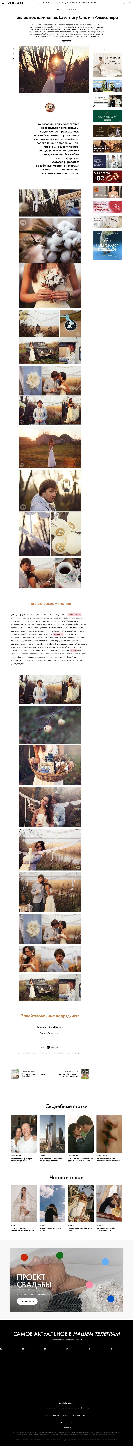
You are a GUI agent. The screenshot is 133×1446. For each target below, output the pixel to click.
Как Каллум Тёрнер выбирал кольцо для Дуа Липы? (21, 1160)
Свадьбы (14, 1225)
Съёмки (42, 1155)
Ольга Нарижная (55, 1027)
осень (41, 1053)
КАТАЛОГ (56, 3)
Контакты (76, 1415)
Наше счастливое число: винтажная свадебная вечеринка (23, 1229)
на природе (76, 1053)
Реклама (47, 1415)
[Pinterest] (71, 1422)
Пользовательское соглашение (64, 1432)
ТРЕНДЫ (65, 3)
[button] (130, 3)
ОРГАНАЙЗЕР (75, 3)
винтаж (55, 1053)
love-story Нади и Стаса (81, 29)
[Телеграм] (61, 1422)
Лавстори (60, 9)
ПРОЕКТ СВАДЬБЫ (43, 3)
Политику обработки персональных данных (88, 1432)
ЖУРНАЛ (85, 3)
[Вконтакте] (66, 1422)
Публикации (66, 1415)
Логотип (85, 1415)
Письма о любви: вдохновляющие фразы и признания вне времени (80, 1160)
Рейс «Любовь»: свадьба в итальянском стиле (105, 1229)
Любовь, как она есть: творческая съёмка (80, 1229)
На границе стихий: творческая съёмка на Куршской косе (51, 1160)
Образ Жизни (16, 1155)
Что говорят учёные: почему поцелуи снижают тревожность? (108, 1160)
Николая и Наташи (46, 29)
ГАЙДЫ (94, 3)
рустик (61, 1053)
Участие (56, 1415)
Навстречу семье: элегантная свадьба (50, 1229)
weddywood (66, 1403)
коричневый (26, 1053)
